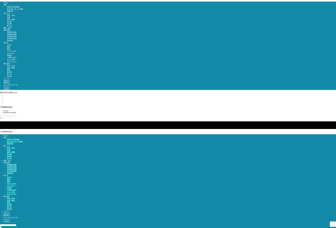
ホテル (9, 45)
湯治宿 (9, 55)
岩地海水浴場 (11, 34)
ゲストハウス (11, 51)
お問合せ (7, 89)
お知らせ (7, 80)
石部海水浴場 (11, 36)
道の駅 (9, 24)
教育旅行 (7, 82)
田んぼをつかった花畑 (15, 9)
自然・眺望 (11, 19)
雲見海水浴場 (11, 38)
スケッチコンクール (11, 85)
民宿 (8, 49)
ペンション (11, 53)
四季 (5, 5)
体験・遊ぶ (7, 28)
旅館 (8, 47)
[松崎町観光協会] (6, 107)
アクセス (7, 87)
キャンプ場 (11, 59)
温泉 (8, 17)
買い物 (9, 21)
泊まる (6, 42)
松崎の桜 (10, 11)
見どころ (7, 13)
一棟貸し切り (11, 57)
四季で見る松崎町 (13, 7)
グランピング (11, 61)
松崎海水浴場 (11, 32)
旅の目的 (7, 63)
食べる (9, 26)
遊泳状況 (10, 40)
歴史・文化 (11, 15)
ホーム (6, 3)
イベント (7, 78)
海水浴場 (7, 30)
